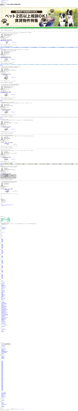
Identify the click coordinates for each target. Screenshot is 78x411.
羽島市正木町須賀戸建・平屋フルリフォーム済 (6, 92)
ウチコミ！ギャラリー (3, 396)
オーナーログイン (3, 329)
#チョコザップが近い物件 (4, 313)
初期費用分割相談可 (3, 285)
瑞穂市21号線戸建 (5, 174)
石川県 (2, 251)
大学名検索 (2, 357)
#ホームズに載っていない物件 (4, 314)
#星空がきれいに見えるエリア (4, 312)
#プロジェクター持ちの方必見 (4, 317)
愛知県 (2, 373)
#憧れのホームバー (3, 319)
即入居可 (2, 295)
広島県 (2, 380)
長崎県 (2, 275)
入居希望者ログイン (3, 228)
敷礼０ (2, 284)
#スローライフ (3, 307)
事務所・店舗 (2, 292)
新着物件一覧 (2, 358)
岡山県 (2, 265)
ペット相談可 (2, 282)
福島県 (2, 364)
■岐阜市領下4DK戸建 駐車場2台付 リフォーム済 (5, 57)
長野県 (2, 370)
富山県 (2, 372)
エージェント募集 (3, 394)
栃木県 (2, 247)
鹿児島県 (2, 389)
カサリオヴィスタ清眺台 (5, 110)
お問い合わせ (2, 400)
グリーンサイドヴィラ (4, 127)
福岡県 (2, 274)
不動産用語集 (2, 395)
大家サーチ (2, 326)
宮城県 (2, 240)
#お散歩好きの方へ (3, 321)
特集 (1, 1)
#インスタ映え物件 (3, 310)
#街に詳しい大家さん (3, 308)
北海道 (2, 236)
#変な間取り (2, 305)
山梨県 (2, 250)
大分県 (2, 388)
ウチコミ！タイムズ (3, 392)
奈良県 (2, 262)
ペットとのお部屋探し (3, 352)
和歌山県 (2, 379)
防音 (1, 297)
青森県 (2, 361)
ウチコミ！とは (3, 349)
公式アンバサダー (3, 397)
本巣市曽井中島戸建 (6, 143)
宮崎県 (2, 277)
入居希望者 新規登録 (3, 227)
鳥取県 (2, 267)
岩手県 (2, 239)
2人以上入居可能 (3, 290)
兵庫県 (2, 260)
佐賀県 (2, 386)
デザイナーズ (2, 288)
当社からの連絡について (4, 404)
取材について (2, 350)
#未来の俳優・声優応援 (4, 306)
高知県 (2, 271)
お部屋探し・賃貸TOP (3, 348)
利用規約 (2, 403)
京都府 (2, 261)
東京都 (2, 244)
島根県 (2, 266)
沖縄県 (2, 280)
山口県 (2, 382)
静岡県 (2, 256)
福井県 (2, 253)
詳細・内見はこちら (13, 59)
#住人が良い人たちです (4, 315)
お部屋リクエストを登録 (4, 224)
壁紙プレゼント (3, 286)
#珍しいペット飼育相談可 (4, 303)
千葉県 (2, 245)
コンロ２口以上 (3, 291)
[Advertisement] (39, 211)
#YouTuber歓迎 (3, 316)
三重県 (2, 257)
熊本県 (2, 276)
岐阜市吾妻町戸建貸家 (6, 189)
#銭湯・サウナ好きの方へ (4, 309)
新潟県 (2, 252)
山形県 (2, 241)
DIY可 (2, 299)
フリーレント (2, 283)
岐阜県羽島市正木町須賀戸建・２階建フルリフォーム (6, 40)
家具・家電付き (3, 298)
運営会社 (2, 402)
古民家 (2, 293)
